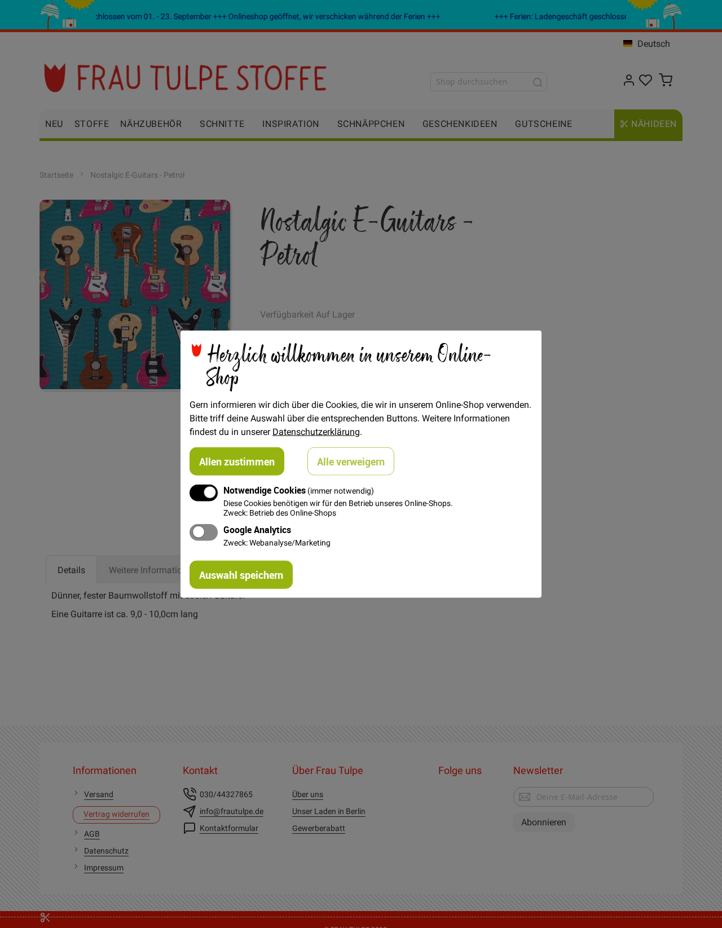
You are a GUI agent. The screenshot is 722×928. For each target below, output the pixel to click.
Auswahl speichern (241, 575)
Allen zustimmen (237, 461)
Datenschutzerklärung (316, 431)
